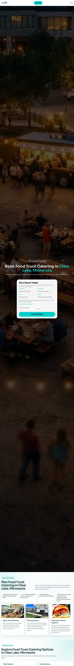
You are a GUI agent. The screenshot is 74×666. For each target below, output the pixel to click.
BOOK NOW (38, 2)
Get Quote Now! (37, 314)
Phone (39, 294)
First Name (22, 288)
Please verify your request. (26, 304)
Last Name (40, 288)
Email (20, 294)
